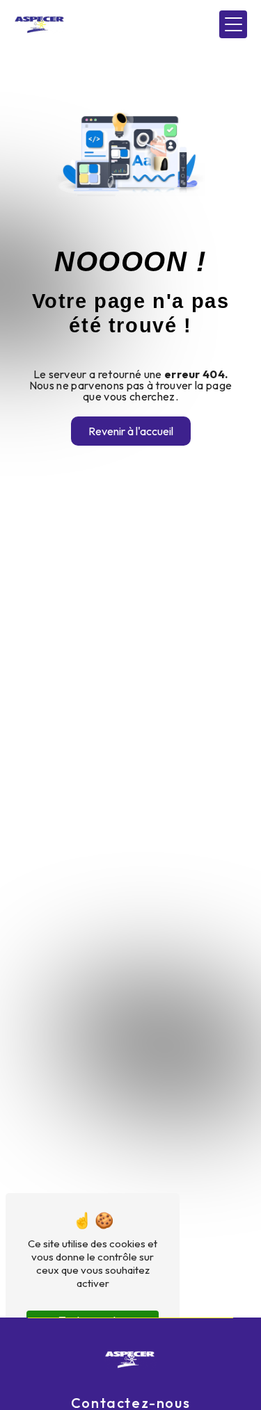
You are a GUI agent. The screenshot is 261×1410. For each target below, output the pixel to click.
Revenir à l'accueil (130, 431)
